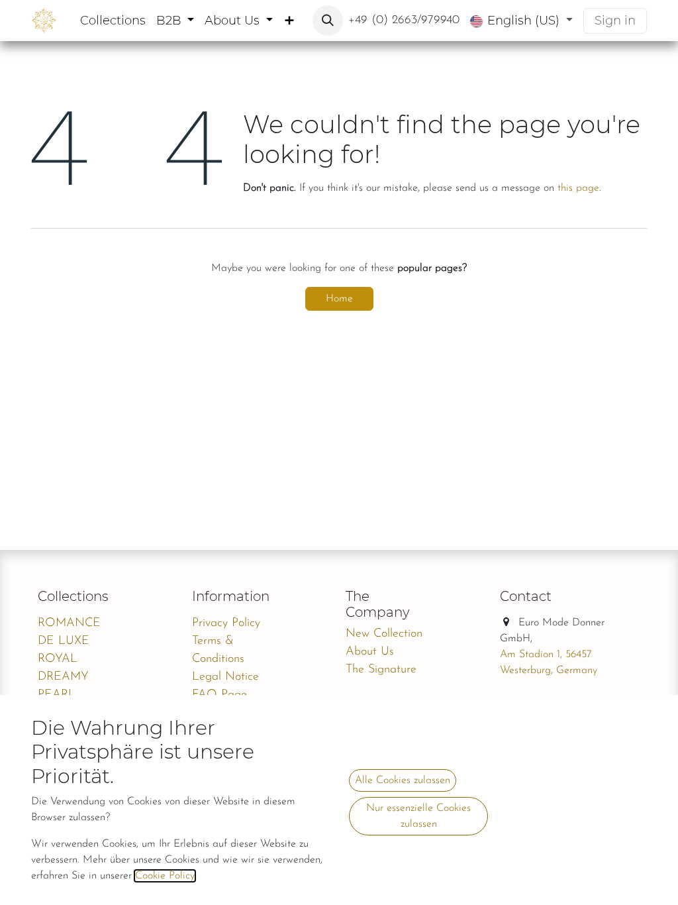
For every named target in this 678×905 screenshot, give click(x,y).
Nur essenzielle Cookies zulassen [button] (418, 816)
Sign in (615, 20)
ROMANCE (69, 623)
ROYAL (57, 659)
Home (339, 298)
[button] (328, 20)
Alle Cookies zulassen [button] (402, 780)
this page (578, 188)
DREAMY (63, 677)
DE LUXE (63, 641)
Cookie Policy (165, 876)
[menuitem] (113, 21)
